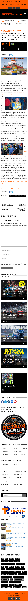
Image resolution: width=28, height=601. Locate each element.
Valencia (15, 587)
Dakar (23, 569)
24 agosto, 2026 (8, 321)
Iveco (3, 574)
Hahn (19, 571)
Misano (3, 579)
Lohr (25, 574)
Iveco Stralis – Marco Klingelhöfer (14, 546)
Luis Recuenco (5, 576)
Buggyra (11, 566)
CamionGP (17, 566)
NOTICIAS (3, 30)
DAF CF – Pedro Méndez (12, 543)
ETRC (25, 195)
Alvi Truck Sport (5, 561)
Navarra (16, 579)
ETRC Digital (13, 571)
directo (3, 571)
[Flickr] (11, 8)
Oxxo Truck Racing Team (15, 582)
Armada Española (21, 564)
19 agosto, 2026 (8, 343)
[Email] (3, 390)
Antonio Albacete (15, 561)
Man (11, 576)
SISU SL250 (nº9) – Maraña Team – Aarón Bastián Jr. (16, 538)
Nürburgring (5, 582)
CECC (23, 566)
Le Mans (20, 574)
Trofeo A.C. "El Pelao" (6, 587)
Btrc (7, 566)
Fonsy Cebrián (20, 44)
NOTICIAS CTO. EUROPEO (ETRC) (14, 30)
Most (11, 579)
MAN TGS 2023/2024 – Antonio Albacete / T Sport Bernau (16, 528)
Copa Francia (17, 569)
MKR (7, 579)
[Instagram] (14, 8)
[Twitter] (17, 8)
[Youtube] (19, 8)
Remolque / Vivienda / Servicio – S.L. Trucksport (15, 524)
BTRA (3, 566)
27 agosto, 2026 (8, 298)
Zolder (24, 587)
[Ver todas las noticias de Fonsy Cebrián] (12, 44)
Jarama (7, 574)
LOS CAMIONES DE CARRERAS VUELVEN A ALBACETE (9, 22)
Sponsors (12, 584)
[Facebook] (9, 8)
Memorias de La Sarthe (18, 576)
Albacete (17, 558)
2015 (3, 558)
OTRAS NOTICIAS (6, 31)
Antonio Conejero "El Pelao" (15, 195)
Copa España (9, 569)
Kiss (11, 574)
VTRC (20, 587)
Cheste (3, 569)
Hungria (24, 571)
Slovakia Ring (5, 584)
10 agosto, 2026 (8, 366)
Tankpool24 (18, 584)
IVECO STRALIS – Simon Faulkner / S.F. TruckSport (15, 534)
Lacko (15, 574)
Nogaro (22, 579)
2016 (6, 558)
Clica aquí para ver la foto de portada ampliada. (12, 188)
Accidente (11, 558)
